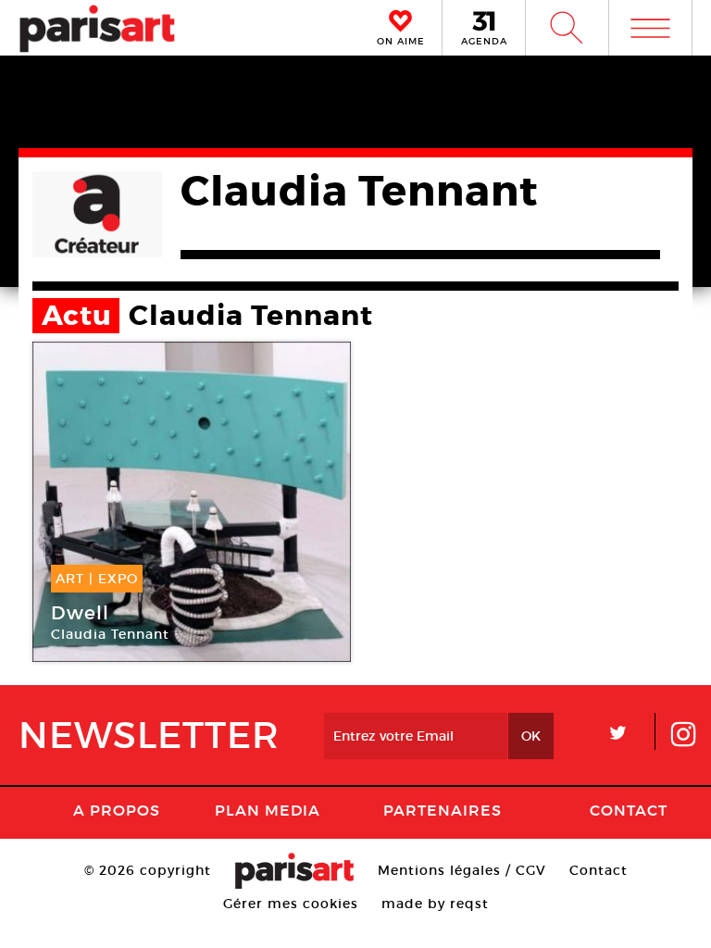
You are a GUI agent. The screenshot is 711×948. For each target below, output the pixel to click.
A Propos (116, 810)
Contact (628, 810)
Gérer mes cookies (290, 903)
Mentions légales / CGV (462, 870)
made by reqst (435, 903)
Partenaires (442, 810)
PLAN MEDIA (267, 810)
